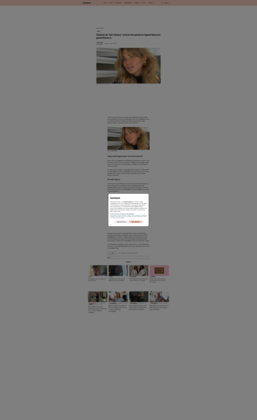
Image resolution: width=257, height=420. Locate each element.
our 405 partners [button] (128, 201)
